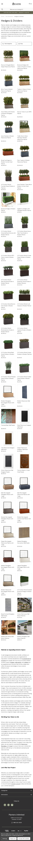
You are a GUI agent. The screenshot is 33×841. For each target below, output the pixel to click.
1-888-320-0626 (17, 822)
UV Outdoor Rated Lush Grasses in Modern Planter (24, 305)
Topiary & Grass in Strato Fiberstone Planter (24, 90)
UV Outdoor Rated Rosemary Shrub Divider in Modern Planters (24, 281)
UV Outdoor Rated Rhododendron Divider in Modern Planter (7, 329)
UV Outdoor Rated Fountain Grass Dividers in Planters (8, 186)
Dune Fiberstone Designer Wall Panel (24, 426)
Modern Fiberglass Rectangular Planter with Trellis (7, 402)
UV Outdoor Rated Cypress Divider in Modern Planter (24, 329)
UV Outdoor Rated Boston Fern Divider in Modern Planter (8, 305)
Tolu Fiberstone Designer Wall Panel (7, 448)
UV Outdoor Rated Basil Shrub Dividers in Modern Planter (7, 354)
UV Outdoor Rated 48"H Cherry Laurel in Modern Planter (7, 257)
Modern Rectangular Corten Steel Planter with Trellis (24, 518)
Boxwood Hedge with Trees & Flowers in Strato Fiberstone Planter (24, 66)
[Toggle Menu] (2, 4)
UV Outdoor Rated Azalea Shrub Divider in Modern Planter (24, 378)
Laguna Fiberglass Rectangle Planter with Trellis (23, 567)
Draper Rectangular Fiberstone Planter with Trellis (7, 543)
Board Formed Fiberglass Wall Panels (7, 615)
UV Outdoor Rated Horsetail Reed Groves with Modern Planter (8, 233)
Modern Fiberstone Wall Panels (23, 402)
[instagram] (8, 805)
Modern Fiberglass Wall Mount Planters (23, 637)
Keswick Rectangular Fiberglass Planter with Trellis (7, 518)
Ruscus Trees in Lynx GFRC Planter (24, 112)
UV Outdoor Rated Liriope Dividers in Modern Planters (24, 353)
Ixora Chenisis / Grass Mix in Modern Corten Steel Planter (24, 186)
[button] (8, 43)
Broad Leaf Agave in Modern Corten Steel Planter (6, 162)
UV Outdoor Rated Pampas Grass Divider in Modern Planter (8, 378)
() (31, 4)
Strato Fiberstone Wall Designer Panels (7, 471)
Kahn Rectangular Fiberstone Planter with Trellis (23, 494)
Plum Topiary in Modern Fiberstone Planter (23, 161)
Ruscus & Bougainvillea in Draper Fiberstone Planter (8, 66)
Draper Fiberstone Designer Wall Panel (22, 448)
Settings (4, 838)
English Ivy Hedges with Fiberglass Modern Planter (24, 209)
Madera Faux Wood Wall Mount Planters (7, 637)
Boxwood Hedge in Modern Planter (8, 209)
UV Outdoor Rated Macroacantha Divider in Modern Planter (7, 281)
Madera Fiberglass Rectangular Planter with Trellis (7, 567)
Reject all (12, 838)
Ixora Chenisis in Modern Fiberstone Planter (7, 137)
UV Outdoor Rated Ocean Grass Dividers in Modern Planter (24, 257)
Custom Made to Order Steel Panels (23, 471)
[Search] (1, 9)
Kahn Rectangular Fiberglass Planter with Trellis (7, 494)
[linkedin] (12, 805)
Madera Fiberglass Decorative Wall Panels (23, 542)
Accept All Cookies (23, 838)
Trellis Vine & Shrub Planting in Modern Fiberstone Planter (22, 137)
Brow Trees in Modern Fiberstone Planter (7, 90)
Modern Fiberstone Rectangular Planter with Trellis (7, 591)
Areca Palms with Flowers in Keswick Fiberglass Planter (8, 113)
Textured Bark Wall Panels (8, 425)
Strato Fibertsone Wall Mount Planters (23, 615)
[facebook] (5, 805)
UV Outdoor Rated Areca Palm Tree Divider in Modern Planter (24, 233)
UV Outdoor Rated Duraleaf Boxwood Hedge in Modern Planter (24, 591)
